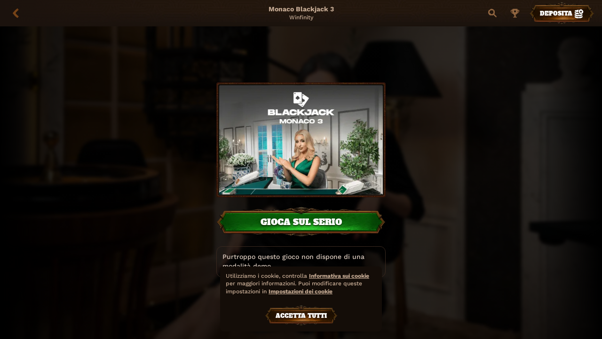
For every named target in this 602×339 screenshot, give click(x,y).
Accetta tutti (301, 316)
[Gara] (515, 13)
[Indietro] (16, 13)
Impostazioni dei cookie (301, 292)
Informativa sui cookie (339, 276)
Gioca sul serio (301, 222)
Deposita (556, 13)
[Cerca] (492, 13)
